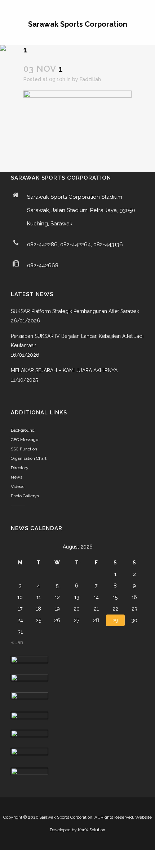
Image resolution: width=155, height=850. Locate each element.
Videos (17, 486)
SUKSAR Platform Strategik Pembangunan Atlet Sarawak (75, 311)
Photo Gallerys (25, 495)
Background (23, 430)
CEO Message (24, 439)
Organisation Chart (28, 458)
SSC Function (24, 449)
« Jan (17, 642)
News (16, 477)
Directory (19, 467)
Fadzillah (90, 79)
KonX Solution (91, 829)
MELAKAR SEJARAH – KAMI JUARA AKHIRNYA (64, 370)
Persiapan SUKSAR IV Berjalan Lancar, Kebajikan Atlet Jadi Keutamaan (77, 340)
